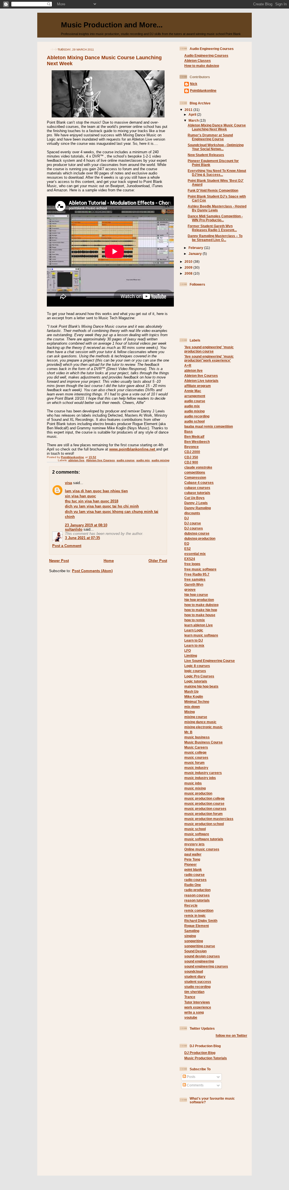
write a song (194, 1012)
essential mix (195, 553)
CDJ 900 (191, 462)
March (194, 120)
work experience (197, 1007)
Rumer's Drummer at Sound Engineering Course (210, 137)
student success (197, 981)
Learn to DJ (193, 640)
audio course (126, 460)
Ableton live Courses (100, 460)
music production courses (205, 808)
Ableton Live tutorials (201, 380)
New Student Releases (206, 155)
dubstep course (196, 533)
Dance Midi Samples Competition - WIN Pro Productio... (215, 218)
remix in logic (195, 915)
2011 (189, 109)
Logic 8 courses (197, 666)
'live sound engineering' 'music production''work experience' (209, 358)
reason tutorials (197, 900)
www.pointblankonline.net (132, 449)
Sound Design (195, 951)
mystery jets (194, 844)
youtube (190, 1017)
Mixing (189, 712)
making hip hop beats (201, 686)
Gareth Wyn (193, 584)
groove (190, 589)
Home (109, 561)
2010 (189, 261)
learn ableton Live (198, 625)
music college (195, 752)
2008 (189, 273)
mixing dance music (200, 722)
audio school (194, 421)
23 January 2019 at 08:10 (86, 525)
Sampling (191, 931)
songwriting (193, 941)
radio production (197, 890)
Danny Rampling (197, 508)
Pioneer (190, 864)
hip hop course (196, 594)
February (196, 248)
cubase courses (197, 487)
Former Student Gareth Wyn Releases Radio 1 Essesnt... (212, 228)
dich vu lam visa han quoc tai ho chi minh (102, 506)
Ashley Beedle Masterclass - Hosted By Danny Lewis (217, 208)
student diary (194, 976)
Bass (188, 431)
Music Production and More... (112, 25)
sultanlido (73, 529)
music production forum (203, 813)
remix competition (198, 910)
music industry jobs (200, 778)
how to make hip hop (200, 610)
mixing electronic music (203, 727)
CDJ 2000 (192, 452)
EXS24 (189, 559)
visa (68, 483)
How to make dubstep (201, 65)
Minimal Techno (196, 701)
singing (190, 936)
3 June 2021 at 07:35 (82, 538)
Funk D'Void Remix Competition (213, 190)
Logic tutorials (195, 681)
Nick (193, 84)
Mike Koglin (193, 696)
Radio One (192, 885)
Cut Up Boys (194, 498)
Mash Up (191, 691)
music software (196, 834)
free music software (200, 569)
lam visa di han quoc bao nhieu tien (96, 491)
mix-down (192, 706)
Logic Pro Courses (199, 676)
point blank (193, 869)
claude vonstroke (198, 467)
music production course (204, 803)
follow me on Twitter (231, 1035)
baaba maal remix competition (208, 426)
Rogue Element (196, 926)
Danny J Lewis (196, 503)
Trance (189, 997)
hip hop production (199, 599)
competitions (194, 472)
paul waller (193, 854)
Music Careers (196, 747)
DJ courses (193, 528)
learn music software (201, 635)
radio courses (195, 879)
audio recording (196, 416)
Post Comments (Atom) (92, 571)
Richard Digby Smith (200, 920)
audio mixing (160, 460)
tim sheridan (194, 992)
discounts (192, 513)
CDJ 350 (191, 457)
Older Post (157, 561)
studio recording (197, 986)
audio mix (143, 460)
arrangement (194, 396)
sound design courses (202, 956)
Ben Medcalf (194, 436)
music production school (204, 824)
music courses (196, 757)
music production (198, 793)
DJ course (192, 523)
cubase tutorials (197, 493)
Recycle (191, 905)
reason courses (197, 895)
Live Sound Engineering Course (209, 660)
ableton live (76, 460)
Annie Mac (192, 391)
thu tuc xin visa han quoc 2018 (91, 501)
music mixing (195, 788)
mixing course (195, 717)
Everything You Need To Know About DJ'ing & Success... (217, 172)
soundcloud (193, 971)
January (196, 253)
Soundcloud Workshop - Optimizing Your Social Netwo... (216, 147)
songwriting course (199, 946)
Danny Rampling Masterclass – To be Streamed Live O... (215, 238)
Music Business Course (203, 742)
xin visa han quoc (80, 496)
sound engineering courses (206, 966)
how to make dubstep (201, 605)
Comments (194, 1085)
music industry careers (203, 773)
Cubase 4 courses (199, 482)
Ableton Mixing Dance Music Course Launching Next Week (217, 127)
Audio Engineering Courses (206, 55)
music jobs (193, 783)
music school (195, 829)
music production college (204, 798)
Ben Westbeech (197, 441)
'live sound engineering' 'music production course (209, 349)
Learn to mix (194, 645)
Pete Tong (192, 859)
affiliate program (197, 386)
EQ (186, 543)
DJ (186, 518)
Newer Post (59, 561)
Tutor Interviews (197, 1002)
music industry (196, 767)
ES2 (187, 548)
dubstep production (199, 538)
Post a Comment (66, 546)
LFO (187, 650)
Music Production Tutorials (205, 1058)
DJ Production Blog (199, 1053)
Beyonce (191, 447)
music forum (194, 762)
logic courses (195, 671)
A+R (187, 365)
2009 (189, 267)
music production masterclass (208, 819)
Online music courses (201, 849)
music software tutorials (203, 839)
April (193, 114)
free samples (194, 579)
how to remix (194, 620)
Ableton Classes (197, 60)
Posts (190, 1077)
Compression (195, 477)
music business (197, 737)
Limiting (190, 655)
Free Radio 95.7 (196, 574)
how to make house (199, 615)
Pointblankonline (203, 90)
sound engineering (199, 961)
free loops (192, 564)
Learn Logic (193, 630)
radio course (194, 874)
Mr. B (188, 732)
